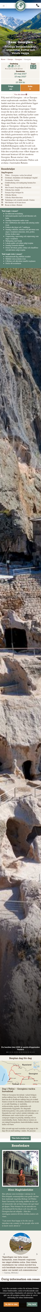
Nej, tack (32, 1304)
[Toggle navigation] (3, 5)
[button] (4, 1254)
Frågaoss (10, 88)
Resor (3, 59)
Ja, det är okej (11, 1304)
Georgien (18, 59)
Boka (30, 86)
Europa (10, 59)
